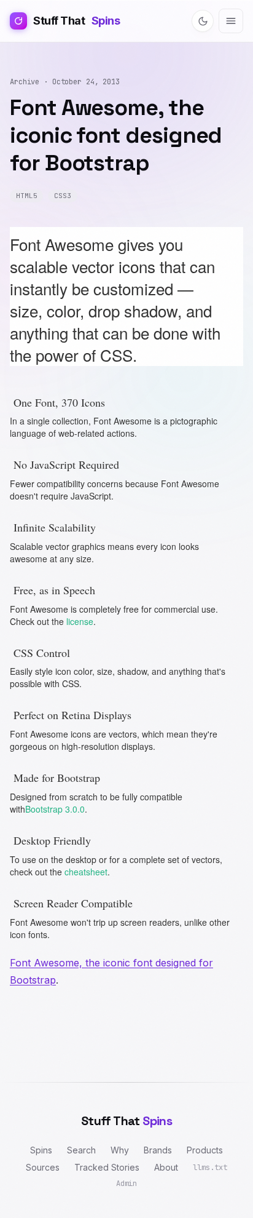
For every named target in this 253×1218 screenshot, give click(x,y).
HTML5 (26, 195)
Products (205, 1150)
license (79, 621)
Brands (158, 1150)
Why (120, 1150)
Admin (126, 1183)
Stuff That (76, 20)
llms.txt (210, 1167)
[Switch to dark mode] (203, 21)
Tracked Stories (106, 1167)
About (166, 1167)
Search (81, 1150)
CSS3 (62, 195)
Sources (43, 1167)
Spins (41, 1150)
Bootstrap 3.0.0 (55, 809)
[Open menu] (231, 21)
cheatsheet (85, 872)
